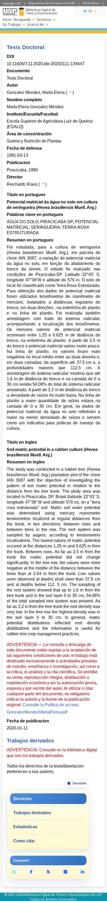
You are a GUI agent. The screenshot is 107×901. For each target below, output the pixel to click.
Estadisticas (25, 827)
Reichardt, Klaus (22, 184)
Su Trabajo (12, 24)
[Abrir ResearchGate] (65, 872)
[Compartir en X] (48, 872)
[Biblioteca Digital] (21, 11)
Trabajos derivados (32, 813)
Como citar (24, 841)
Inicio (7, 19)
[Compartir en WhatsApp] (14, 872)
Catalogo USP (12, 3)
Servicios (44, 19)
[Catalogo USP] (69, 92)
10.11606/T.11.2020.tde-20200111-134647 (45, 64)
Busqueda (22, 19)
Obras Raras (91, 3)
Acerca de (35, 24)
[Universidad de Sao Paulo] (10, 11)
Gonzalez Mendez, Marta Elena (36, 92)
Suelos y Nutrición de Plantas (34, 141)
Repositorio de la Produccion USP (51, 3)
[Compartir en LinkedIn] (82, 872)
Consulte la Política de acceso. (51, 705)
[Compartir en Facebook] (31, 872)
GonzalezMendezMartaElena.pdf (37, 712)
